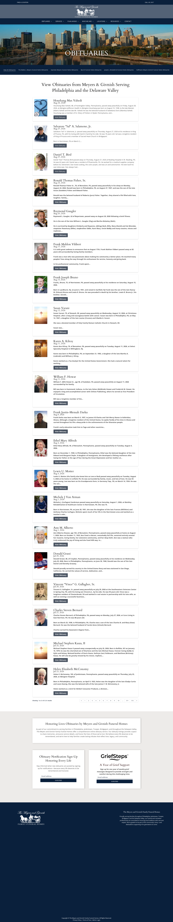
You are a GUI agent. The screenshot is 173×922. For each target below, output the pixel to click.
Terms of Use (87, 920)
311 (127, 700)
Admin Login (96, 920)
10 (118, 700)
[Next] (136, 700)
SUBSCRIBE (58, 780)
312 (132, 700)
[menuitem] (47, 21)
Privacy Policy (77, 920)
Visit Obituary (60, 117)
